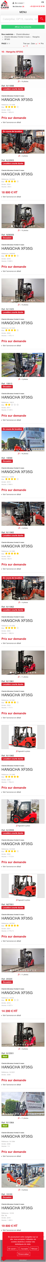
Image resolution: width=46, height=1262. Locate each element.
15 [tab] (37, 450)
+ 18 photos (24, 454)
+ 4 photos (24, 528)
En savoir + (12, 1248)
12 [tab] (30, 450)
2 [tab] (14, 78)
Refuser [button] (34, 1248)
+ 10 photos (24, 81)
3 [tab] (17, 78)
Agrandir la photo (24, 751)
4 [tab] (19, 78)
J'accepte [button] (24, 1248)
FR (42, 2)
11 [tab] (28, 450)
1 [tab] (12, 78)
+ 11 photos (24, 677)
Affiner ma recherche (23, 27)
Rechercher (45, 19)
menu (23, 12)
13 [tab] (32, 450)
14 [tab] (35, 450)
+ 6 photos (24, 1190)
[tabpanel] (23, 67)
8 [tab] (29, 78)
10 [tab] (35, 78)
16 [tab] (40, 450)
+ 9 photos (24, 1049)
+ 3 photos (24, 156)
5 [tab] (22, 78)
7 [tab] (27, 78)
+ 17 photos (24, 1118)
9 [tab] (32, 78)
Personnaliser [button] (23, 1254)
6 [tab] (24, 78)
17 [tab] (42, 450)
